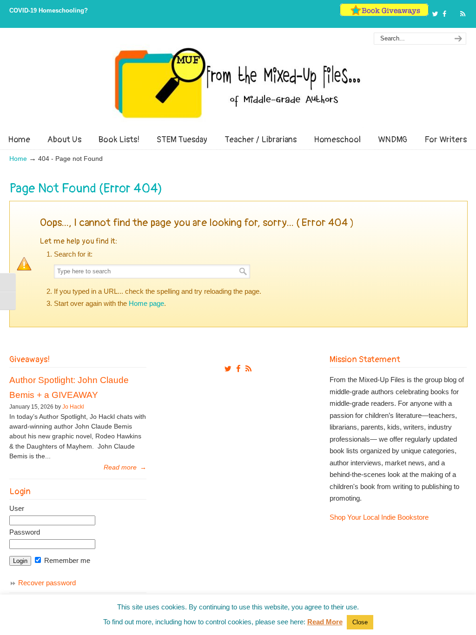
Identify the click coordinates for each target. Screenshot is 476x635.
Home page (146, 303)
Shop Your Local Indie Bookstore (379, 517)
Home (18, 158)
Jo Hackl (73, 406)
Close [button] (360, 622)
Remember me (66, 560)
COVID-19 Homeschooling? (48, 10)
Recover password (47, 583)
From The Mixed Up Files (238, 82)
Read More (325, 622)
